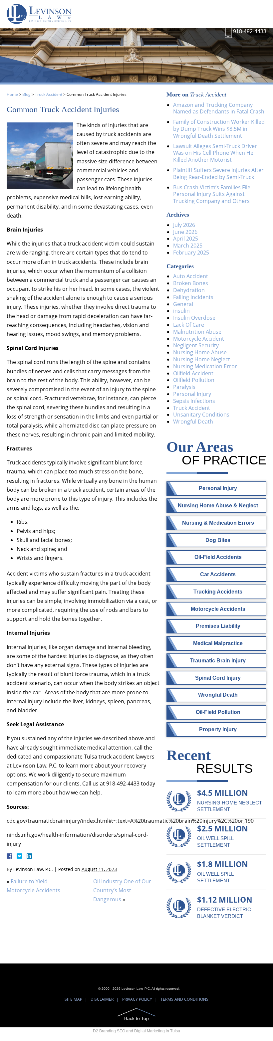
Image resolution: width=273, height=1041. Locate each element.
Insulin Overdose (194, 317)
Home (12, 94)
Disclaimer (102, 999)
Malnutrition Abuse (197, 331)
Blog (26, 94)
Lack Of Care (188, 324)
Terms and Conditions (184, 999)
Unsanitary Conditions (201, 414)
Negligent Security (196, 345)
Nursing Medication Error (205, 366)
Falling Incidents (193, 297)
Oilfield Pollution (193, 380)
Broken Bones (190, 283)
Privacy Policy (137, 999)
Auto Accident (190, 276)
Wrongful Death (193, 421)
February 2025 (191, 252)
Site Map (73, 999)
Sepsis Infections (194, 401)
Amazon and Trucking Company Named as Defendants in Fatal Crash (218, 108)
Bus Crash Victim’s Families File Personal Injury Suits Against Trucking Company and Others (211, 194)
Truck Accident (48, 94)
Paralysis (184, 387)
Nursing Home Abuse (200, 352)
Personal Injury (192, 394)
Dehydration (189, 290)
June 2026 (185, 232)
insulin (181, 310)
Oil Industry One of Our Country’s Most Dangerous (122, 890)
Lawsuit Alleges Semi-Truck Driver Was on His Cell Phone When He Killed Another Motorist (215, 153)
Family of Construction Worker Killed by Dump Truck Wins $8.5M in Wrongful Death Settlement (219, 128)
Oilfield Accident (193, 373)
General (183, 304)
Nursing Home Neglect (201, 359)
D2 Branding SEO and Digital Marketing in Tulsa (136, 1031)
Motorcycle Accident (198, 338)
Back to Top (136, 1018)
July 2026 (184, 225)
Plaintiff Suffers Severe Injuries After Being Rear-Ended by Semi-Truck (218, 173)
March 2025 (187, 245)
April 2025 (185, 238)
